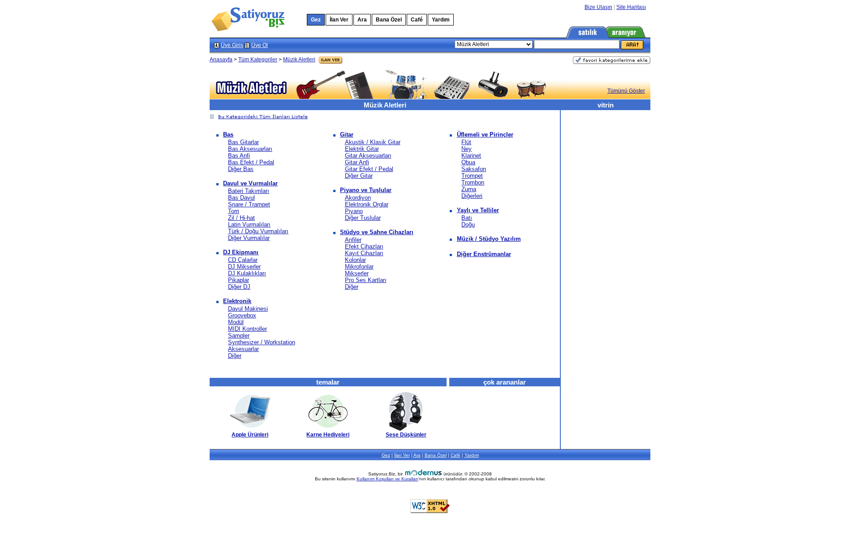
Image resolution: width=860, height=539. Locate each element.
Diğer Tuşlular (363, 217)
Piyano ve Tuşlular (365, 190)
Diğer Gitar (359, 175)
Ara (362, 20)
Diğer (234, 355)
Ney (466, 148)
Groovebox (242, 315)
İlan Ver (339, 20)
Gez (386, 455)
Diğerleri (471, 195)
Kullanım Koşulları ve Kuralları (387, 478)
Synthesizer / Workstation (261, 342)
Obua (468, 162)
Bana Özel (389, 20)
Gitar (346, 134)
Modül (236, 322)
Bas (228, 134)
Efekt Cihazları (364, 246)
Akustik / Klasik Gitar (372, 142)
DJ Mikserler (244, 266)
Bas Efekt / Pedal (251, 162)
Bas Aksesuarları (250, 148)
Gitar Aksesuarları (368, 155)
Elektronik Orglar (366, 204)
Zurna (468, 189)
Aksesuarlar (243, 349)
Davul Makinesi (248, 308)
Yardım (441, 20)
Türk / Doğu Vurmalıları (258, 231)
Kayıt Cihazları (364, 253)
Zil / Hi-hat (241, 217)
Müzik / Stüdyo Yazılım (489, 238)
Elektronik (237, 301)
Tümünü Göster (626, 91)
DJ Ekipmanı (240, 252)
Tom (233, 211)
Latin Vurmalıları (249, 224)
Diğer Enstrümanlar (484, 254)
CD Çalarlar (243, 260)
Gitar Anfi (357, 162)
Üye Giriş (232, 45)
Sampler (238, 335)
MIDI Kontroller (247, 328)
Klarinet (471, 155)
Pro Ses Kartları (366, 280)
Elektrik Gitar (362, 148)
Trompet (472, 175)
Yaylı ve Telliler (478, 210)
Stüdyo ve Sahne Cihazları (376, 232)
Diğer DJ (239, 286)
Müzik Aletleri (299, 59)
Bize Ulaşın (598, 7)
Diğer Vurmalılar (249, 238)
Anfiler (353, 239)
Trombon (472, 182)
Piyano (354, 211)
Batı (466, 217)
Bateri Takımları (248, 191)
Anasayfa (221, 59)
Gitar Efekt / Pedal (369, 169)
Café (417, 20)
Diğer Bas (241, 169)
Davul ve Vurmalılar (250, 183)
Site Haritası (631, 7)
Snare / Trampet (249, 204)
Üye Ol (259, 45)
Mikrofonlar (359, 266)
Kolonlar (355, 260)
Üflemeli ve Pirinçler (485, 134)
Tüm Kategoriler (257, 59)
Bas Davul (241, 197)
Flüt (466, 142)
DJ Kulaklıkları (247, 273)
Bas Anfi (239, 155)
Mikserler (357, 273)
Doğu (468, 224)
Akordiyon (358, 197)
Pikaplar (238, 280)
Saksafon (473, 169)
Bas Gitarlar (243, 142)
